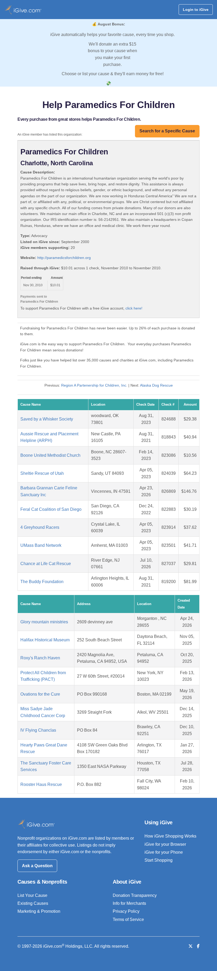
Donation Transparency (135, 895)
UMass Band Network (40, 545)
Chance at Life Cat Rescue (45, 563)
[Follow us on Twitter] (190, 946)
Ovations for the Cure (40, 694)
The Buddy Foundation (42, 581)
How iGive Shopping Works (170, 836)
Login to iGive (196, 9)
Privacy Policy (126, 911)
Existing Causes (32, 903)
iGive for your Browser (165, 844)
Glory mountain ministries (44, 622)
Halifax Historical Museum (45, 640)
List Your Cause (32, 895)
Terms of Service (128, 919)
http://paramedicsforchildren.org (64, 258)
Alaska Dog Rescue (156, 385)
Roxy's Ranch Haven (40, 658)
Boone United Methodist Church (50, 455)
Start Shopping (158, 860)
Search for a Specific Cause (167, 131)
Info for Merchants (129, 903)
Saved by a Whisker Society (46, 419)
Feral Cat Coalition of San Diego (51, 509)
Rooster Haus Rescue (41, 784)
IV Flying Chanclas (38, 730)
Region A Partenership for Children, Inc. (94, 385)
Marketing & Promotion (38, 911)
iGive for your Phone (163, 852)
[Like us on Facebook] (198, 946)
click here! (133, 308)
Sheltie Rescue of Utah (42, 473)
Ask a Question (37, 865)
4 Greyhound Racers (39, 527)
